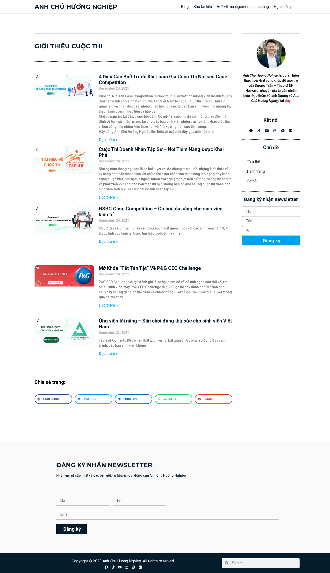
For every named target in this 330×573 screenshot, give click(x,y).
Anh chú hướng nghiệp (76, 6)
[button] (53, 399)
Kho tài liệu (203, 6)
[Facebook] (251, 130)
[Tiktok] (113, 567)
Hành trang (256, 171)
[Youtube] (267, 130)
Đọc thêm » (108, 139)
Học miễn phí (284, 6)
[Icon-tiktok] (259, 130)
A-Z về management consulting (243, 6)
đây (288, 101)
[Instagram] (275, 130)
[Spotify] (283, 130)
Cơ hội (252, 181)
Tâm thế (253, 161)
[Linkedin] (290, 130)
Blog (185, 6)
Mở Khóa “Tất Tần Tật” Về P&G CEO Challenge (150, 268)
